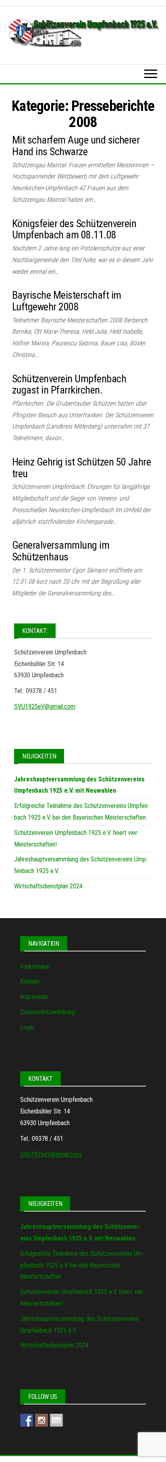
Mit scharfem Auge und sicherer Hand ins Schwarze (75, 146)
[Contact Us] (56, 1420)
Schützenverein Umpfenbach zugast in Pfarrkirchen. (69, 384)
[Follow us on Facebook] (26, 1420)
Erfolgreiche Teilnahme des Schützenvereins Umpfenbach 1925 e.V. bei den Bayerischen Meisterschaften (82, 1265)
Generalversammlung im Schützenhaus (60, 551)
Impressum (34, 997)
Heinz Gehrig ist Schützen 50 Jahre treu (81, 468)
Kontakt (29, 981)
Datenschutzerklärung (47, 1012)
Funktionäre (34, 966)
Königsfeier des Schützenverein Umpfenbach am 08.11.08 (74, 229)
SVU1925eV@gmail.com (44, 706)
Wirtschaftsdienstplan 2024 (48, 886)
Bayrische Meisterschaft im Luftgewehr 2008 (66, 301)
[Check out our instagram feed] (41, 1420)
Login (27, 1027)
